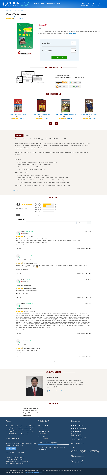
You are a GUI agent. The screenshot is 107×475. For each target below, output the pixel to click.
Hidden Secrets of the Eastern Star (41, 114)
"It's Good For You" (44, 431)
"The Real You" (43, 426)
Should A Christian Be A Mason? (89, 114)
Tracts (36, 3)
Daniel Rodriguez (12, 16)
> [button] (60, 361)
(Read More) (72, 33)
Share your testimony (79, 428)
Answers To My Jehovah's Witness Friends (65, 114)
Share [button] (19, 248)
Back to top (16, 190)
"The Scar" (41, 436)
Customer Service (78, 426)
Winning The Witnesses (22, 244)
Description (19, 135)
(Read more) (24, 434)
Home (7, 10)
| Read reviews (23, 18)
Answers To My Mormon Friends (18, 114)
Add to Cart (59, 57)
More (59, 3)
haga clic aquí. (43, 449)
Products (51, 3)
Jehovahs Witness (19, 10)
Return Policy (76, 431)
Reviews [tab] (19, 219)
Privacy (27, 472)
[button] (87, 248)
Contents (27, 135)
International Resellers (36, 472)
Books (43, 3)
